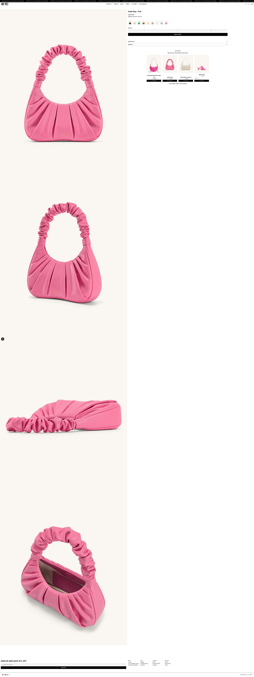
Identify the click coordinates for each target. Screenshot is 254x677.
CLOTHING (134, 4)
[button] (2, 339)
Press (141, 660)
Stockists (167, 660)
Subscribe (63, 667)
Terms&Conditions (144, 663)
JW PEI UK (244, 674)
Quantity (130, 27)
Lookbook (155, 660)
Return (154, 662)
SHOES (127, 4)
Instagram (155, 665)
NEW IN (116, 4)
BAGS (121, 4)
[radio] (130, 23)
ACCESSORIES (142, 4)
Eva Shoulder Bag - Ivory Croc (185, 77)
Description (131, 41)
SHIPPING (130, 44)
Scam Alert (142, 665)
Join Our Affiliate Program (133, 663)
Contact (129, 662)
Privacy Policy (168, 663)
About (129, 660)
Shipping (130, 16)
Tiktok (166, 665)
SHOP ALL (109, 4)
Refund (166, 662)
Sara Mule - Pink (202, 74)
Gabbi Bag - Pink (170, 77)
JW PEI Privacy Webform (133, 665)
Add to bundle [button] (154, 80)
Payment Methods (156, 663)
